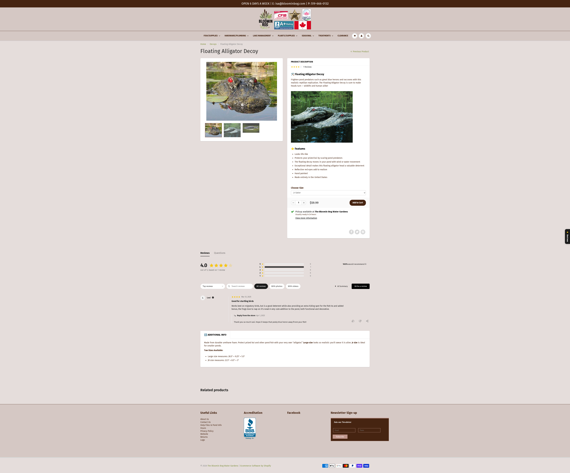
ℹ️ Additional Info (215, 334)
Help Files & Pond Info (211, 425)
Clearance (343, 35)
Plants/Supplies (286, 35)
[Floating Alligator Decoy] (242, 91)
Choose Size (297, 188)
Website (204, 434)
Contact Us (205, 422)
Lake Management (262, 35)
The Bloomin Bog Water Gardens (223, 466)
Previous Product (360, 51)
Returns (204, 437)
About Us (204, 419)
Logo (202, 440)
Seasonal (306, 35)
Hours (203, 428)
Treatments (324, 35)
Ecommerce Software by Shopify (255, 466)
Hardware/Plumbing (235, 35)
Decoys (213, 44)
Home (203, 44)
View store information (306, 218)
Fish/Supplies (211, 35)
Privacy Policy (206, 431)
